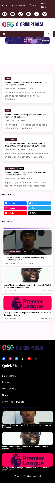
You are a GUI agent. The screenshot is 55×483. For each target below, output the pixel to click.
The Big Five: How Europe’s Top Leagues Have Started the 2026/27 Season (27, 313)
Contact (34, 5)
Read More (10, 99)
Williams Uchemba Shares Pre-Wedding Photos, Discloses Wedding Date (26, 173)
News (8, 78)
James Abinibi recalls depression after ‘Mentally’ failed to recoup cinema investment (27, 286)
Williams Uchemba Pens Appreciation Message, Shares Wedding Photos (25, 115)
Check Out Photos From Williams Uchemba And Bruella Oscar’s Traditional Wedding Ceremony (25, 144)
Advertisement (18, 5)
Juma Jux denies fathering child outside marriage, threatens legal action (25, 259)
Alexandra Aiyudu (11, 263)
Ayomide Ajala (10, 88)
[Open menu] (3, 34)
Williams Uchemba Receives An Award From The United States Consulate (26, 83)
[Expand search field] (48, 34)
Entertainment (11, 139)
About (5, 5)
